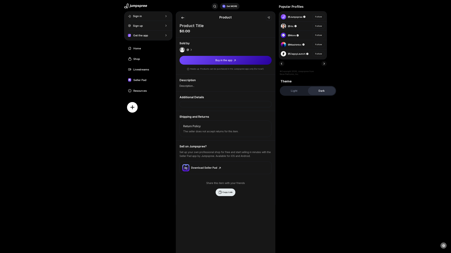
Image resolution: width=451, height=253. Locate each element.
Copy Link (227, 192)
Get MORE (232, 6)
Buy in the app (224, 60)
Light (294, 90)
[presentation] (281, 63)
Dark (322, 90)
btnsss (309, 6)
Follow (318, 16)
